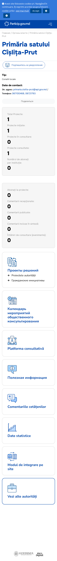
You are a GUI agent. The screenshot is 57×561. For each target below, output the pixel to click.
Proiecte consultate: (18, 148)
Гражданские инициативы (28, 280)
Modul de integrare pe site (25, 467)
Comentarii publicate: (18, 212)
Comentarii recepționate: (20, 201)
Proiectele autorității (24, 275)
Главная (6, 33)
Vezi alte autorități (22, 496)
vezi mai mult (22, 10)
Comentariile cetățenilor (27, 406)
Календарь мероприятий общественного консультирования (23, 315)
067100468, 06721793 (24, 93)
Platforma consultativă (26, 348)
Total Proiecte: (15, 114)
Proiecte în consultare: (19, 136)
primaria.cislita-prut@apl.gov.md (30, 89)
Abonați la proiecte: (18, 189)
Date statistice (19, 436)
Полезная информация (27, 377)
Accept (35, 10)
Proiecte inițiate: (16, 125)
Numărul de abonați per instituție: (18, 161)
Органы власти (20, 33)
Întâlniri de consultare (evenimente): (26, 235)
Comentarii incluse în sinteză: (23, 223)
